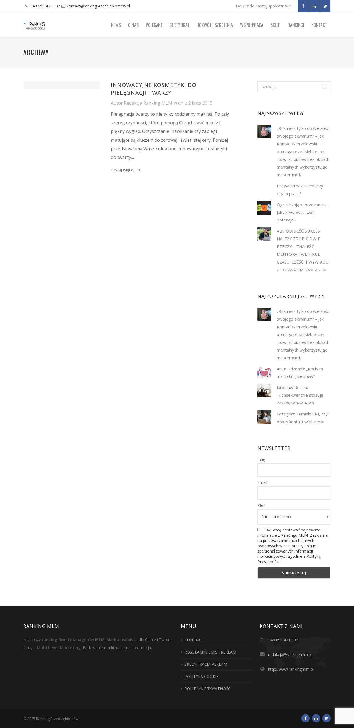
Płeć (261, 505)
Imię (261, 459)
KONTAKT (193, 639)
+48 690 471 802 (45, 6)
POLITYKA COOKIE (201, 676)
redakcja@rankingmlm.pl (290, 654)
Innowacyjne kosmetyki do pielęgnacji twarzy (153, 88)
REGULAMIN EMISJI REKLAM (210, 652)
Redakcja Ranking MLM (148, 103)
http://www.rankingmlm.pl (291, 669)
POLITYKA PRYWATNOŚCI (208, 688)
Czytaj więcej (122, 169)
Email (262, 482)
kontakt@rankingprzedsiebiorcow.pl (98, 6)
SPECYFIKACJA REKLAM (205, 664)
